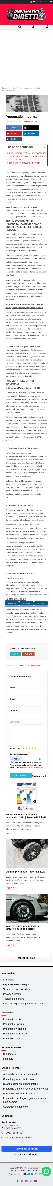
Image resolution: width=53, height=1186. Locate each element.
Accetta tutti (26, 603)
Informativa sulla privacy (31, 768)
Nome (12, 688)
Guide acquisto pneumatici (29, 666)
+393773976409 (13, 1132)
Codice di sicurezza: (19, 754)
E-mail (12, 699)
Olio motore (9, 1054)
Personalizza (12, 603)
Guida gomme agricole (15, 1106)
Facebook (14, 128)
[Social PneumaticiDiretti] (17, 1181)
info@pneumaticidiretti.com (19, 1137)
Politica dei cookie (15, 598)
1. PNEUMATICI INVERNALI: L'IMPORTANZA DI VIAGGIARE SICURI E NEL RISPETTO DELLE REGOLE (26, 156)
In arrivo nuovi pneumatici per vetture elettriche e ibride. (23, 927)
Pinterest (14, 133)
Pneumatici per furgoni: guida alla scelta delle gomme (24, 1100)
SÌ (16, 654)
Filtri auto (8, 1058)
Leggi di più (10, 833)
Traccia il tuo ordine (13, 998)
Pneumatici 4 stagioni (14, 1028)
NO (29, 654)
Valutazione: (15, 748)
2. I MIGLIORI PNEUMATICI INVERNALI (24, 163)
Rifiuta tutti (41, 603)
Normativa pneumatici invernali (20, 1093)
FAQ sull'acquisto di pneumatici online (23, 1003)
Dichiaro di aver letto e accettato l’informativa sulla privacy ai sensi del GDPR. (26, 765)
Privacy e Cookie (12, 994)
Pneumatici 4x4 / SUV (15, 1033)
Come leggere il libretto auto (18, 1079)
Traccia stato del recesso (26, 1154)
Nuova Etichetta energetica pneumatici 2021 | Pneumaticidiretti (26, 816)
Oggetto (13, 710)
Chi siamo (8, 979)
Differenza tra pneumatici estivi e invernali (25, 1088)
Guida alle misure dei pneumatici (21, 1074)
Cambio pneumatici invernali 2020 (25, 871)
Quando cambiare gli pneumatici (20, 1084)
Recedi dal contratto (26, 1148)
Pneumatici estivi (12, 1019)
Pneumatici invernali (14, 1024)
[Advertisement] (26, 57)
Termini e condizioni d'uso (17, 989)
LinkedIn (31, 133)
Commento (15, 722)
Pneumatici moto (12, 1038)
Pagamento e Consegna (16, 984)
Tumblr (13, 139)
